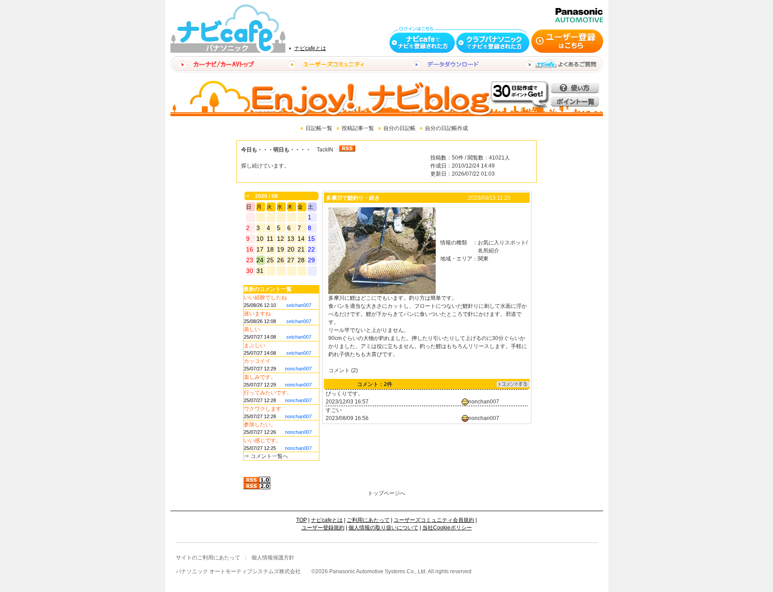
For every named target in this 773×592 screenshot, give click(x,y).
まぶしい (254, 345)
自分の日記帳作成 (446, 128)
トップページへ (386, 493)
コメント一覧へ (269, 456)
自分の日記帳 (399, 128)
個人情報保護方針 (272, 557)
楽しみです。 (260, 377)
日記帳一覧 (319, 128)
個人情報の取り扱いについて (383, 528)
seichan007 (298, 305)
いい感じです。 (262, 440)
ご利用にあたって (368, 520)
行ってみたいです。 (268, 393)
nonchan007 (298, 368)
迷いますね (257, 314)
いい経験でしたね (265, 297)
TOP (301, 520)
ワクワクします (262, 409)
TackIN (325, 150)
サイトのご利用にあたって (208, 557)
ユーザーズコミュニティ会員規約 (434, 520)
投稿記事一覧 (358, 128)
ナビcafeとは (310, 48)
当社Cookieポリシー (447, 528)
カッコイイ (257, 361)
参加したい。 (260, 424)
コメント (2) (343, 370)
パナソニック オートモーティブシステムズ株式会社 (238, 571)
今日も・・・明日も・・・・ (276, 150)
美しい (252, 329)
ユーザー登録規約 (323, 528)
